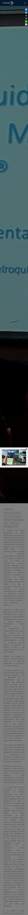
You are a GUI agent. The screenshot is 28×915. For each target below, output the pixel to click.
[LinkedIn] (26, 12)
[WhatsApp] (26, 21)
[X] (26, 15)
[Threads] (26, 18)
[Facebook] (26, 9)
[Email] (26, 24)
